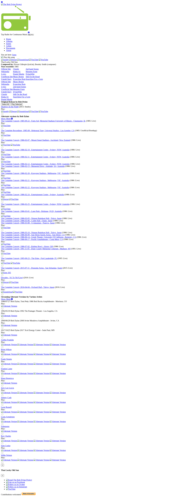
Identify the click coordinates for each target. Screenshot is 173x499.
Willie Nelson (6, 455)
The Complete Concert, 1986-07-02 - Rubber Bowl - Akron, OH (27, 246)
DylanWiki (30, 74)
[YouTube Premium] (15, 145)
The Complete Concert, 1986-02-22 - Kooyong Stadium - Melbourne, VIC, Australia (35, 187)
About (8, 50)
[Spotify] (5, 60)
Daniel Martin (18, 74)
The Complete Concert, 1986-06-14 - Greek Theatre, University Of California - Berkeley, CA (38, 237)
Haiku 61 (17, 71)
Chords (16, 69)
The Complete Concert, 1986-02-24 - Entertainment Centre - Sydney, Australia (32, 195)
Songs (8, 44)
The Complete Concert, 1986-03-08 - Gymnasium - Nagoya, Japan (28, 223)
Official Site (6, 69)
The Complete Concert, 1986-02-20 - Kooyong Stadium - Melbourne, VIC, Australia (35, 173)
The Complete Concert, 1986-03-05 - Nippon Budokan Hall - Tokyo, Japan (31, 218)
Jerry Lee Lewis (7, 388)
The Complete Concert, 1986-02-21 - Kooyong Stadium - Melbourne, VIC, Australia (35, 180)
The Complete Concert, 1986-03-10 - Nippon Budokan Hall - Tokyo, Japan (31, 232)
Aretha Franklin (7, 340)
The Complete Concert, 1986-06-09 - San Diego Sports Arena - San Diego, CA (33, 235)
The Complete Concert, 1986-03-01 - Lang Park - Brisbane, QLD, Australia (31, 211)
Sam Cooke (5, 446)
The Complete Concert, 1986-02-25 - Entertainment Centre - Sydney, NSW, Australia (35, 204)
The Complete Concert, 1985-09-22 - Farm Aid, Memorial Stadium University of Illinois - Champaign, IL (43, 121)
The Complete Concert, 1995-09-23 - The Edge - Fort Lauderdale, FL (29, 258)
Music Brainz (18, 77)
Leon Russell (6, 407)
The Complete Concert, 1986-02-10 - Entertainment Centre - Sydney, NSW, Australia (35, 150)
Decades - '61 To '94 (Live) (12, 278)
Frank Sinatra (6, 359)
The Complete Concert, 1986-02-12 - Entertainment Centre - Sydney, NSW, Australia (35, 164)
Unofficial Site (7, 77)
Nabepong (5, 426)
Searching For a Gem (34, 79)
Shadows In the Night (9, 107)
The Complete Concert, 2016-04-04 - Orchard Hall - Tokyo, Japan (27, 287)
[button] (7, 119)
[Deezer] (13, 60)
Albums (9, 41)
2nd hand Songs (32, 69)
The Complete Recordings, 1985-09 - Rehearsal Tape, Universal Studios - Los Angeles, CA (37, 130)
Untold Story (6, 79)
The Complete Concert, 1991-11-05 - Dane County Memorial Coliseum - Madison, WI (35, 249)
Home (8, 39)
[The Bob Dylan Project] (11, 4)
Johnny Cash (6, 397)
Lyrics (3, 74)
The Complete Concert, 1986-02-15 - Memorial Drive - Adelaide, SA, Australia (33, 166)
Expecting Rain (19, 79)
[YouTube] (34, 60)
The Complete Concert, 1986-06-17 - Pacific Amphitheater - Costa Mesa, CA (32, 239)
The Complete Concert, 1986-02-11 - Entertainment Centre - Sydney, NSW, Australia (35, 157)
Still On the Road (33, 77)
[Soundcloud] (23, 60)
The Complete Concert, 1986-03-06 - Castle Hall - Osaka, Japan (26, 221)
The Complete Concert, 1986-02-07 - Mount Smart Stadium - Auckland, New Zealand (35, 140)
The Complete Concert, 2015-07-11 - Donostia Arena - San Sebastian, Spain (31, 268)
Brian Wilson (6, 349)
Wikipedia (5, 71)
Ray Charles (6, 436)
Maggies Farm (31, 71)
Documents (10, 48)
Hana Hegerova (7, 378)
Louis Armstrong (8, 417)
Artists (8, 46)
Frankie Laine (6, 369)
